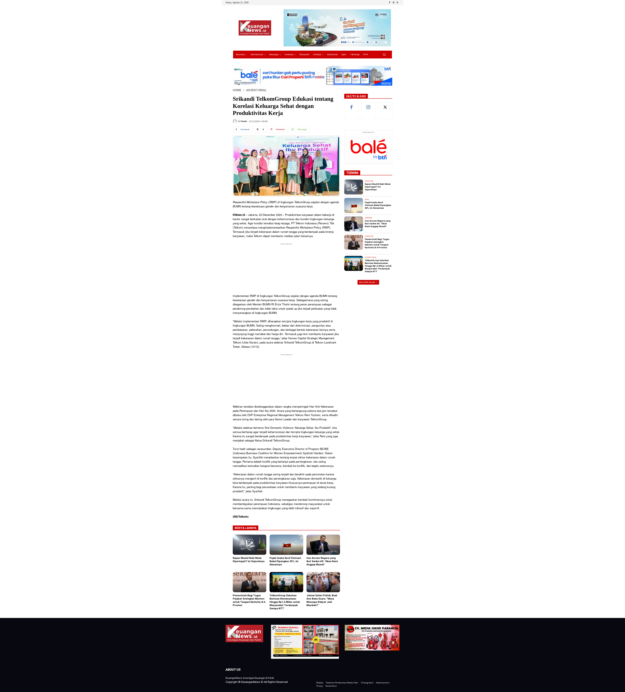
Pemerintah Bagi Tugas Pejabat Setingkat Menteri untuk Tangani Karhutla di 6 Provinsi (249, 600)
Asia (367, 199)
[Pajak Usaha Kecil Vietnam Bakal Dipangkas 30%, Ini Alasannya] (286, 545)
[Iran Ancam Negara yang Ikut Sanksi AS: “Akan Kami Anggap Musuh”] (323, 545)
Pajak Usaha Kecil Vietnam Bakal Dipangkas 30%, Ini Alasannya (285, 561)
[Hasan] (235, 121)
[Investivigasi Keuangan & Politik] (255, 27)
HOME (237, 90)
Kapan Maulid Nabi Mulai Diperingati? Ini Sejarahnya (248, 560)
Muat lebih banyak (367, 282)
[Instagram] (394, 3)
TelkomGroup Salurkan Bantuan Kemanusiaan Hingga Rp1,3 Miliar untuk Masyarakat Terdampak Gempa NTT (285, 602)
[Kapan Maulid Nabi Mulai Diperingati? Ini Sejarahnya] (249, 545)
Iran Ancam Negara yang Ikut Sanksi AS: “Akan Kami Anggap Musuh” (322, 561)
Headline (369, 181)
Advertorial (256, 90)
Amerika (368, 218)
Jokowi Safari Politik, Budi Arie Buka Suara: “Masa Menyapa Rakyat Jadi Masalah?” (321, 600)
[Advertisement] (286, 268)
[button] (384, 54)
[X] (397, 3)
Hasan (244, 121)
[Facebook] (390, 3)
